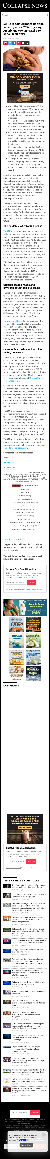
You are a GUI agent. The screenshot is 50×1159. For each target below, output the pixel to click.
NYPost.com (8, 462)
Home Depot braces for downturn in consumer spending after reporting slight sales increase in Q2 (28, 1060)
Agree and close (26, 1145)
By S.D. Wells (24, 913)
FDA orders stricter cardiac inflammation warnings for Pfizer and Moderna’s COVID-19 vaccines (29, 1090)
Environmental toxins (13, 321)
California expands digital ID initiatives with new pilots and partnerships (28, 983)
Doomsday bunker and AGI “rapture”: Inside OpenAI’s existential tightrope (29, 895)
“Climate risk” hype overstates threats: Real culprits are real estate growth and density (29, 1071)
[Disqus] (25, 719)
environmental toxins (23, 547)
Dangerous (8, 547)
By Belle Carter (25, 1054)
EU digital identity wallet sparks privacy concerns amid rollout (27, 951)
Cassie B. (18, 38)
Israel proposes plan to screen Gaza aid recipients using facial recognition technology (27, 1037)
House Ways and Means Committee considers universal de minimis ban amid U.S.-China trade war (27, 973)
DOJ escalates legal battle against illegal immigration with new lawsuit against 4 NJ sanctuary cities (28, 931)
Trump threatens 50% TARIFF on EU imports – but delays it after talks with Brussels (29, 941)
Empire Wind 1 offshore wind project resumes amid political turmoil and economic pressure (26, 1049)
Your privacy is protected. (13, 589)
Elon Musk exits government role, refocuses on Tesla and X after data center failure (29, 886)
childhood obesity (25, 544)
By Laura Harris (25, 945)
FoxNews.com (9, 467)
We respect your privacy (32, 1125)
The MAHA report (11, 231)
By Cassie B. (24, 890)
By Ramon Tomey (26, 936)
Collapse (38, 544)
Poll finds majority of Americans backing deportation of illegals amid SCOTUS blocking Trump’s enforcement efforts (27, 961)
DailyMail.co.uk (10, 458)
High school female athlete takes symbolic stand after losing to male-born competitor (29, 1080)
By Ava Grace (24, 966)
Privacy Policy (23, 1140)
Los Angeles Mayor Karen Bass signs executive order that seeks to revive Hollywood (26, 1014)
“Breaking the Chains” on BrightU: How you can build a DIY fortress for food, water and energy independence (29, 919)
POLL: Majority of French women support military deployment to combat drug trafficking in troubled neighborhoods (28, 1026)
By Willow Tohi (25, 899)
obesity (14, 550)
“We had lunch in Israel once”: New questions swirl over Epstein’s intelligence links (28, 1003)
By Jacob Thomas (26, 924)
